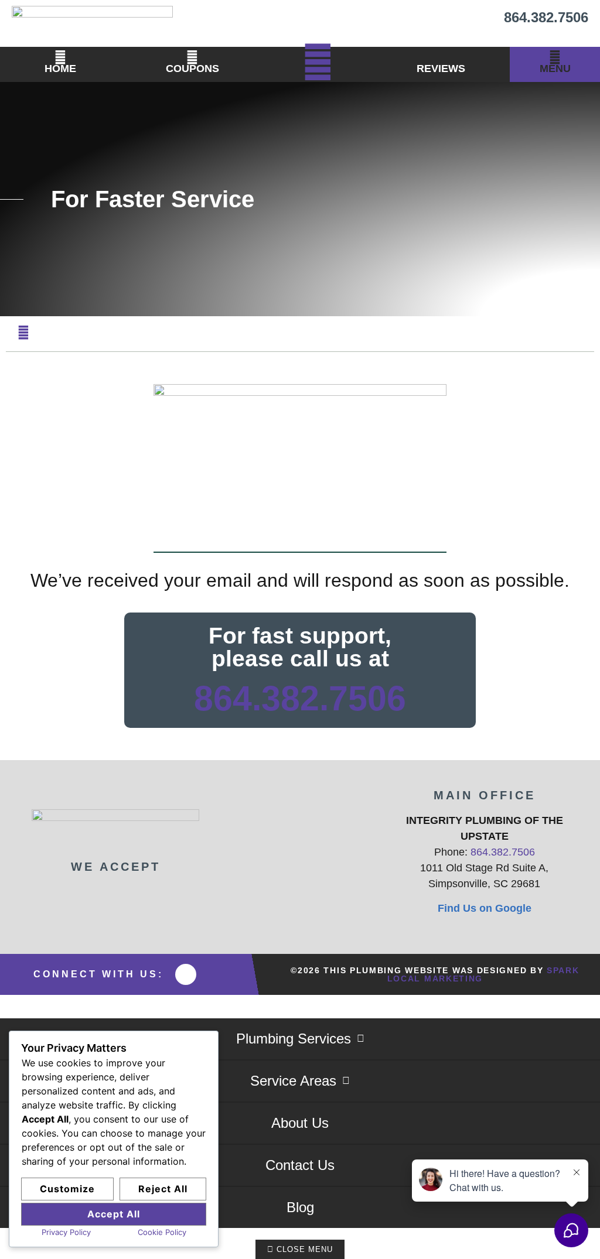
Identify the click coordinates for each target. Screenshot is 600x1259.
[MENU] (555, 57)
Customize (67, 1189)
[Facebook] (185, 974)
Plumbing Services (293, 1038)
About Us (300, 1123)
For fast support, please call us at (300, 647)
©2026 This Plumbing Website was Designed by (435, 974)
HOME (60, 68)
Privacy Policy (66, 1232)
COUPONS (192, 68)
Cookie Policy (162, 1232)
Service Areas (293, 1081)
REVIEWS (441, 68)
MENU (555, 68)
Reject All (163, 1189)
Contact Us (300, 1165)
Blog (300, 1207)
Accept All (113, 1214)
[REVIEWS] (441, 57)
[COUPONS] (192, 57)
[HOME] (60, 57)
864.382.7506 (546, 17)
